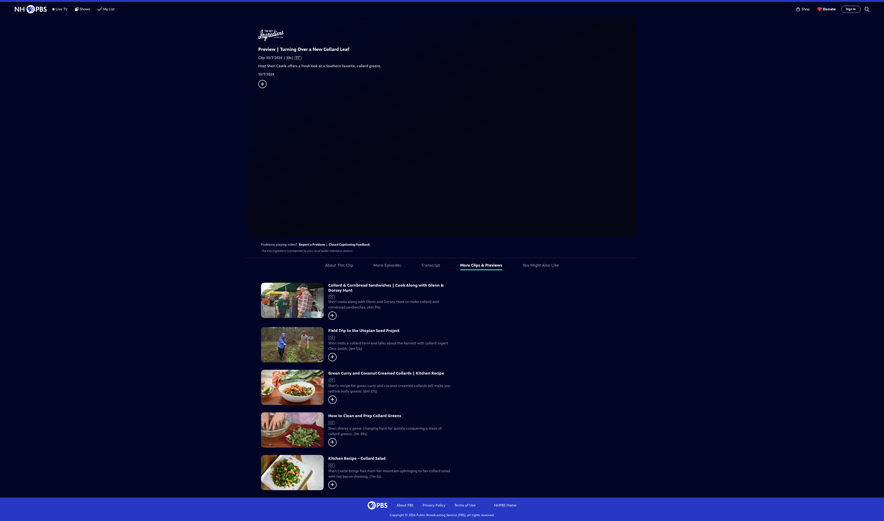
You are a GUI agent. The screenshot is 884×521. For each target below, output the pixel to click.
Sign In (851, 9)
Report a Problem (312, 245)
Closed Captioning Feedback (349, 245)
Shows (85, 9)
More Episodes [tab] (387, 265)
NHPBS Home (505, 505)
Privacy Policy (434, 505)
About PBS (405, 505)
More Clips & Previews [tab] (481, 265)
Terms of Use (465, 505)
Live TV (61, 9)
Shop (806, 9)
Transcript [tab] (430, 265)
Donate (829, 9)
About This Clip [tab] (339, 265)
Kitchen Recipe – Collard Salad (357, 458)
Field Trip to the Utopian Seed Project (363, 330)
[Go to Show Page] (448, 35)
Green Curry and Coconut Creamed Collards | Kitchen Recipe (386, 373)
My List (109, 9)
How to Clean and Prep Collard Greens (364, 415)
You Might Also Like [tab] (541, 265)
